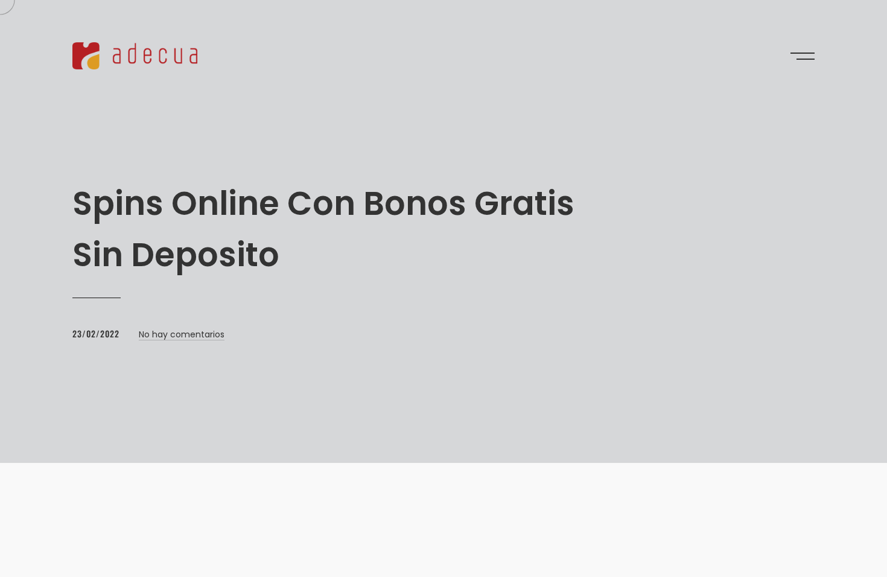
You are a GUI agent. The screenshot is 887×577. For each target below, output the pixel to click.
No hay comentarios (181, 334)
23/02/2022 (95, 333)
